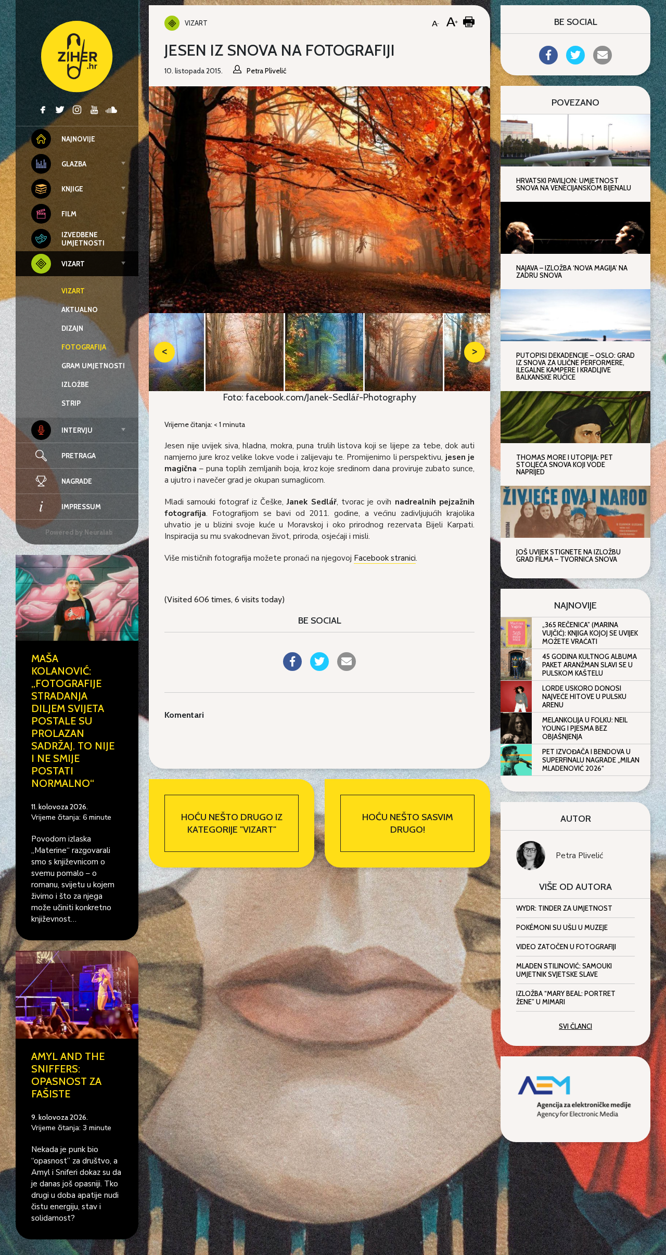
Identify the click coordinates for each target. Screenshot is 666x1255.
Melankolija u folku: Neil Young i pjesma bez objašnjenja (584, 728)
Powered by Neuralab (79, 532)
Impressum (81, 506)
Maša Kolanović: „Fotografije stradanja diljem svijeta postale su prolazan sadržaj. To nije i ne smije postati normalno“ (72, 721)
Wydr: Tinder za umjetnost (564, 908)
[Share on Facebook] (292, 667)
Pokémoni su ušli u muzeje (562, 927)
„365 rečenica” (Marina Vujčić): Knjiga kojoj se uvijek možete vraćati (590, 632)
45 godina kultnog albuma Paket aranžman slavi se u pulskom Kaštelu (589, 664)
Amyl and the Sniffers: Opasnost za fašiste (68, 1075)
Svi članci (575, 1026)
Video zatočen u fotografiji (566, 946)
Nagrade (76, 481)
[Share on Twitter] (319, 667)
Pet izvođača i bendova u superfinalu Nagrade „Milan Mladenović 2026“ (590, 759)
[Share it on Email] (346, 667)
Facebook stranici (385, 558)
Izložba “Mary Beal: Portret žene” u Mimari (566, 997)
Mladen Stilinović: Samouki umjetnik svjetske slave (564, 970)
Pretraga (78, 455)
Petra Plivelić (579, 855)
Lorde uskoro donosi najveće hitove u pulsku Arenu (584, 696)
